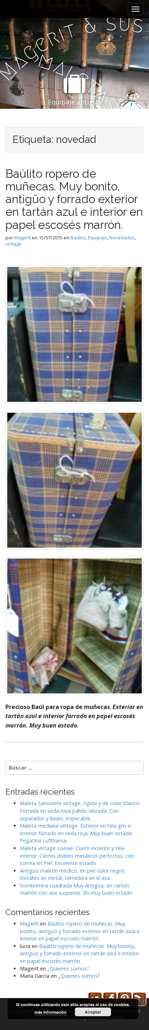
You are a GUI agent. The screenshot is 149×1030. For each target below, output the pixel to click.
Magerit (22, 237)
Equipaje (97, 237)
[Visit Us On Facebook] (109, 998)
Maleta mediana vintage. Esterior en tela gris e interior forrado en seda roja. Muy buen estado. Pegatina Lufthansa (76, 833)
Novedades (122, 237)
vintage (13, 243)
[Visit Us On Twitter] (95, 998)
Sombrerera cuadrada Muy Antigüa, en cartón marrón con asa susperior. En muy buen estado (76, 889)
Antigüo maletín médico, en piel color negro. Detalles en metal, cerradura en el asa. (72, 874)
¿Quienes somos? (68, 968)
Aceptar (93, 1012)
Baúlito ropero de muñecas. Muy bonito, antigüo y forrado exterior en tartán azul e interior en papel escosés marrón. (74, 199)
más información (50, 1012)
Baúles (78, 237)
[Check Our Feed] (139, 998)
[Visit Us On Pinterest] (124, 998)
